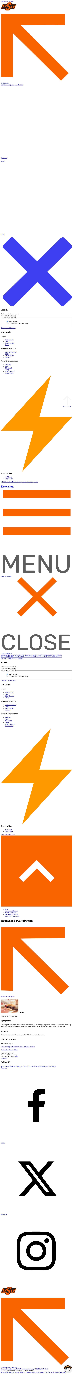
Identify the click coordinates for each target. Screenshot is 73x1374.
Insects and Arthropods (11, 914)
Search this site (5, 316)
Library (7, 369)
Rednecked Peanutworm (12, 916)
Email (6, 341)
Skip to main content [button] (7, 1)
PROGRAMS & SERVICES (24, 655)
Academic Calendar (10, 352)
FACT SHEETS (38, 655)
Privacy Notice (44, 1372)
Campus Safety (18, 1372)
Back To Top (67, 406)
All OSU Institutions (22, 1369)
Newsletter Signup (14, 1066)
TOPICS (46, 655)
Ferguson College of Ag (8, 85)
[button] (36, 160)
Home (6, 909)
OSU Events (8, 477)
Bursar (7, 366)
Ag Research (19, 85)
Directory (3, 328)
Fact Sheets (24, 1066)
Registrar (7, 357)
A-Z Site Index (10, 328)
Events (7, 1066)
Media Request (43, 1066)
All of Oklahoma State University (18, 323)
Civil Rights (52, 1066)
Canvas (7, 345)
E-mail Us (4, 1058)
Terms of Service (53, 1372)
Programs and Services (11, 911)
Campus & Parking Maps (8, 1369)
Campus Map (9, 478)
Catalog (7, 354)
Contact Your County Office (9, 1050)
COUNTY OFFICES (55, 655)
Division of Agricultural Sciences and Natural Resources (18, 1047)
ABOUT (3, 655)
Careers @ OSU (33, 1369)
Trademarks (62, 1372)
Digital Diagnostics (10, 912)
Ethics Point (36, 1372)
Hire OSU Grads (43, 1369)
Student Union (9, 373)
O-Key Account (9, 343)
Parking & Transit (10, 371)
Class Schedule (9, 355)
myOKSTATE (9, 340)
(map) (15, 1056)
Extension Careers (33, 1066)
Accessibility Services (7, 1372)
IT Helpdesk (8, 368)
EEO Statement (27, 1372)
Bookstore (8, 364)
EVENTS (9, 655)
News (14, 655)
